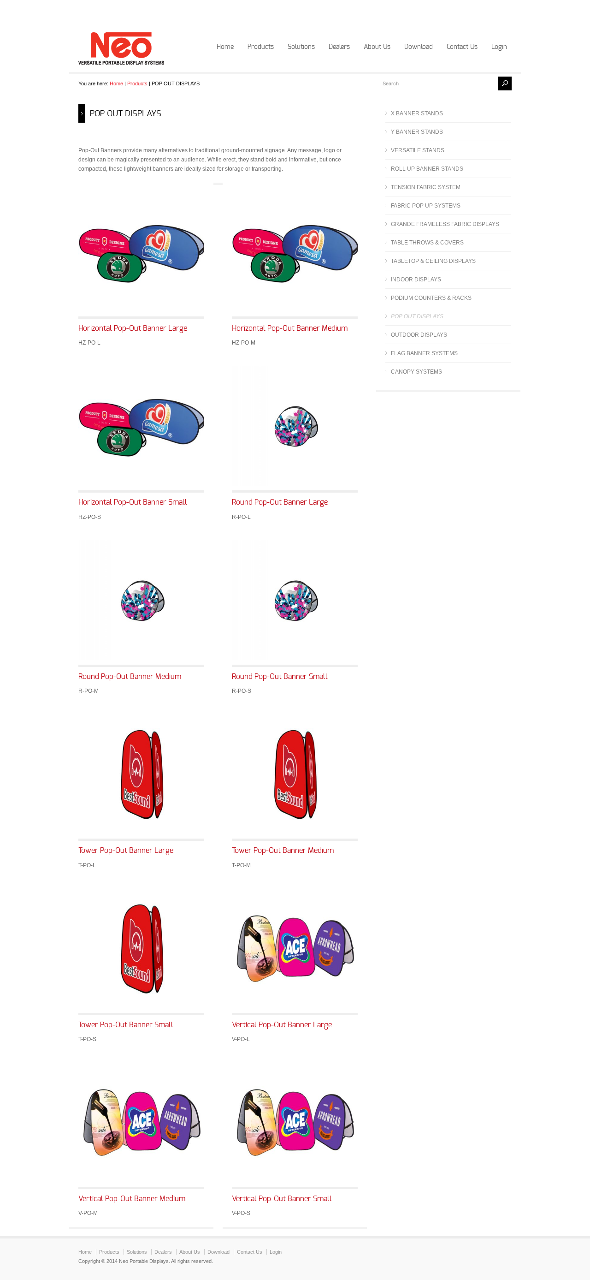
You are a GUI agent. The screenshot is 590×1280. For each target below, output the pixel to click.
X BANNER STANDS (417, 113)
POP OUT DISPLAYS (417, 316)
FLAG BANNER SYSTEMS (424, 353)
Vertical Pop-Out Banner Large (282, 1025)
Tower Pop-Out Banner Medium (283, 850)
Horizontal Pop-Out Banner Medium (290, 328)
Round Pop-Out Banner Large (280, 502)
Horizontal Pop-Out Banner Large (132, 328)
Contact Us (462, 47)
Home (225, 47)
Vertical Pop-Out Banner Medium (131, 1199)
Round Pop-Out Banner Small (280, 676)
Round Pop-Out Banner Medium (129, 676)
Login (499, 47)
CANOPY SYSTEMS (416, 372)
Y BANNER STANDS (417, 132)
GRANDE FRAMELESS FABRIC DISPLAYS (445, 224)
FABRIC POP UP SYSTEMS (425, 205)
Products (261, 47)
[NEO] (121, 63)
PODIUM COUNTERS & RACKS (431, 298)
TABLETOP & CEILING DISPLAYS (433, 261)
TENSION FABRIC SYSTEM (425, 187)
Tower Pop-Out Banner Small (125, 1025)
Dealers (339, 47)
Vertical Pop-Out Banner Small (282, 1199)
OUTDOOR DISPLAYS (419, 335)
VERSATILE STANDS (417, 150)
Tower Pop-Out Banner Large (125, 850)
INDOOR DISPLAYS (416, 279)
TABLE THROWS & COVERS (427, 242)
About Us (377, 47)
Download (418, 47)
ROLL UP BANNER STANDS (427, 169)
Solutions (301, 47)
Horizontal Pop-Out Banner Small (132, 502)
